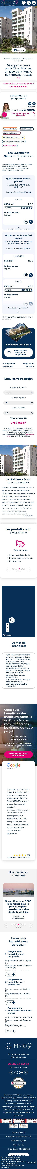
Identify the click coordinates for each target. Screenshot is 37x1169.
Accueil (6, 58)
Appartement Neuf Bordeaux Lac (21, 58)
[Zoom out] (7, 627)
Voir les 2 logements (18, 308)
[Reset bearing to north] (7, 630)
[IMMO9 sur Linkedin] (25, 1073)
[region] (18, 611)
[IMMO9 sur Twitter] (16, 1073)
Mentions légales (18, 1141)
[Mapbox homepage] (7, 635)
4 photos (20, 50)
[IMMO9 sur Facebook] (11, 1073)
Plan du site (18, 1145)
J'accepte (30, 1162)
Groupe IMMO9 (18, 1132)
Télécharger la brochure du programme (17, 352)
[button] (29, 3)
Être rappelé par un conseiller (16, 115)
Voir (9, 974)
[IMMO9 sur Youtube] (21, 1073)
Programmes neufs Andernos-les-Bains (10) (15, 1026)
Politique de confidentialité (18, 1136)
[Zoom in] (7, 624)
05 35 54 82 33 (19, 86)
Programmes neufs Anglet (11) (18, 1017)
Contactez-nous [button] (18, 1155)
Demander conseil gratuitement (18, 754)
